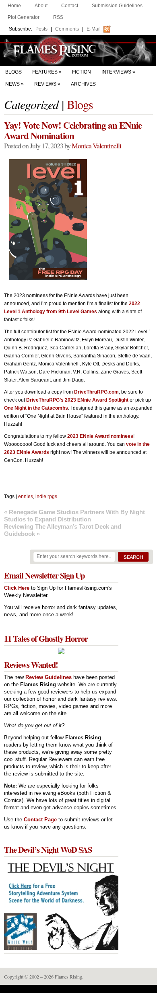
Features (45, 72)
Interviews (116, 72)
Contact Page (40, 820)
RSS (58, 17)
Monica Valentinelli (96, 145)
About (41, 5)
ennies (25, 496)
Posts (41, 29)
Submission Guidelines (117, 5)
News (12, 84)
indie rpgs (46, 496)
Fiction (81, 72)
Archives (83, 84)
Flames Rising (78, 50)
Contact (69, 5)
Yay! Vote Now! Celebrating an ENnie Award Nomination (73, 130)
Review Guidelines (48, 677)
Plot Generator (23, 17)
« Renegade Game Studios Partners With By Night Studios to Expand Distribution (74, 516)
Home (14, 5)
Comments (67, 29)
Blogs (13, 72)
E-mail (94, 29)
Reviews (45, 84)
